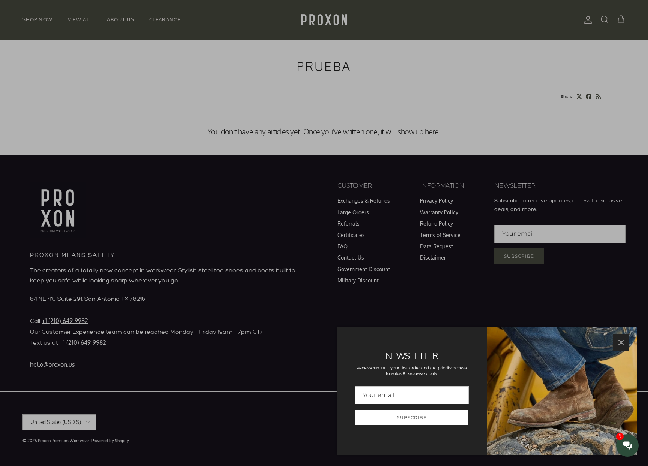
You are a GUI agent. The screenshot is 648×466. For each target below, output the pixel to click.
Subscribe (412, 417)
